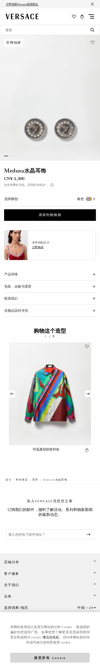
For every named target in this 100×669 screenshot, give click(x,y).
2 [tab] (11, 156)
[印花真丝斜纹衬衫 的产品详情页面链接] (50, 393)
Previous (12, 394)
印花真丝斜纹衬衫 (46, 449)
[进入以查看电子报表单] (89, 534)
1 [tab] (6, 156)
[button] (82, 16)
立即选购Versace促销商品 (22, 4)
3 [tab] (16, 156)
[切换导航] (91, 16)
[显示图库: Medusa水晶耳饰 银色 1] (50, 98)
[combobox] (50, 30)
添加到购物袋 (50, 215)
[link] (9, 480)
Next (88, 394)
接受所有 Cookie (50, 657)
